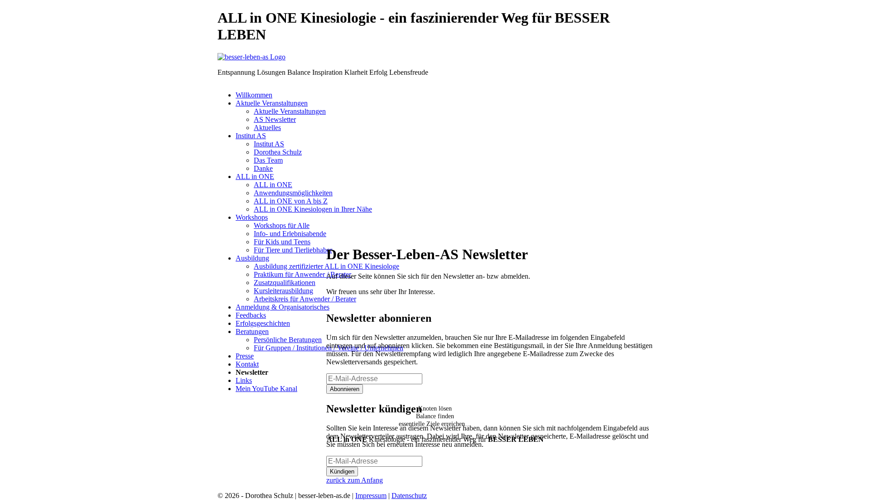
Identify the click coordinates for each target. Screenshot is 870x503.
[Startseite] (251, 57)
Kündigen (342, 471)
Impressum (371, 495)
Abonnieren (344, 389)
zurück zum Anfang (354, 480)
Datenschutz (409, 495)
